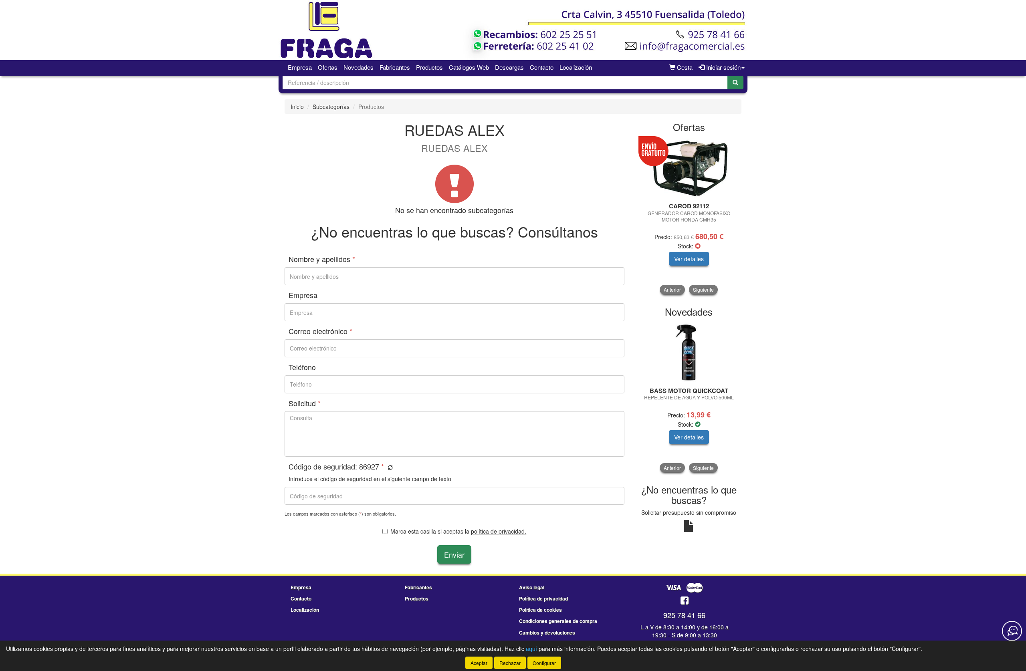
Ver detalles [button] (689, 259)
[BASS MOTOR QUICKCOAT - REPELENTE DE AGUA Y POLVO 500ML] (689, 352)
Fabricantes (395, 67)
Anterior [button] (672, 289)
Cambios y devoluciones (547, 632)
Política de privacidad (543, 598)
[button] (389, 467)
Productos (429, 67)
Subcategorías (331, 107)
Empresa (300, 67)
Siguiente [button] (703, 289)
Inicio (297, 107)
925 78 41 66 (684, 615)
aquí (531, 649)
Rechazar (510, 662)
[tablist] (689, 216)
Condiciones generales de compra (558, 621)
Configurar (544, 662)
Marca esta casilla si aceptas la (458, 531)
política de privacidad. (498, 531)
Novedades (358, 67)
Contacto (541, 67)
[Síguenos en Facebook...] (684, 601)
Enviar (454, 554)
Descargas (509, 67)
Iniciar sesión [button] (723, 67)
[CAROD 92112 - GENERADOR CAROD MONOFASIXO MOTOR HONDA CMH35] (689, 168)
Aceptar (479, 662)
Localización (575, 67)
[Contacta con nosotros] (1012, 631)
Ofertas (327, 67)
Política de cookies (540, 609)
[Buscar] (735, 82)
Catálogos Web (469, 67)
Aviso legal (531, 587)
